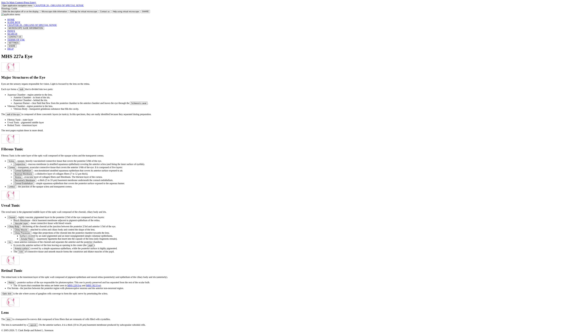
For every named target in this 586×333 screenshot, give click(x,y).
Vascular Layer (21, 223)
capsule (33, 325)
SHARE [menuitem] (12, 46)
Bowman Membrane (23, 174)
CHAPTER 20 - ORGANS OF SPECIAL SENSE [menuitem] (32, 25)
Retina (11, 282)
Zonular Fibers (27, 239)
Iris (10, 242)
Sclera (11, 161)
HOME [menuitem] (11, 19)
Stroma (18, 177)
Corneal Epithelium (23, 171)
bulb (21, 89)
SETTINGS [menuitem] (14, 43)
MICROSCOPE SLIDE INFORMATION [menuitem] (26, 28)
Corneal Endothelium (24, 183)
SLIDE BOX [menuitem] (13, 22)
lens (9, 319)
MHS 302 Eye (93, 285)
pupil (91, 245)
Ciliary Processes (22, 233)
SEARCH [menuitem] (12, 34)
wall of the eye (13, 114)
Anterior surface (22, 248)
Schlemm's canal (138, 103)
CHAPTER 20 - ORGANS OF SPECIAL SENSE (59, 5)
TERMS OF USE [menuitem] (16, 39)
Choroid (12, 217)
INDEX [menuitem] (11, 31)
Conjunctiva (20, 164)
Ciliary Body (14, 226)
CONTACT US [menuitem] (15, 37)
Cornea (12, 167)
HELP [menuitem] (10, 49)
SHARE (145, 11)
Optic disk (6, 294)
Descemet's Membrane (25, 180)
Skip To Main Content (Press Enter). (18, 2)
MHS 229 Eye (74, 285)
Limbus (12, 187)
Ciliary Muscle (21, 230)
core (21, 252)
